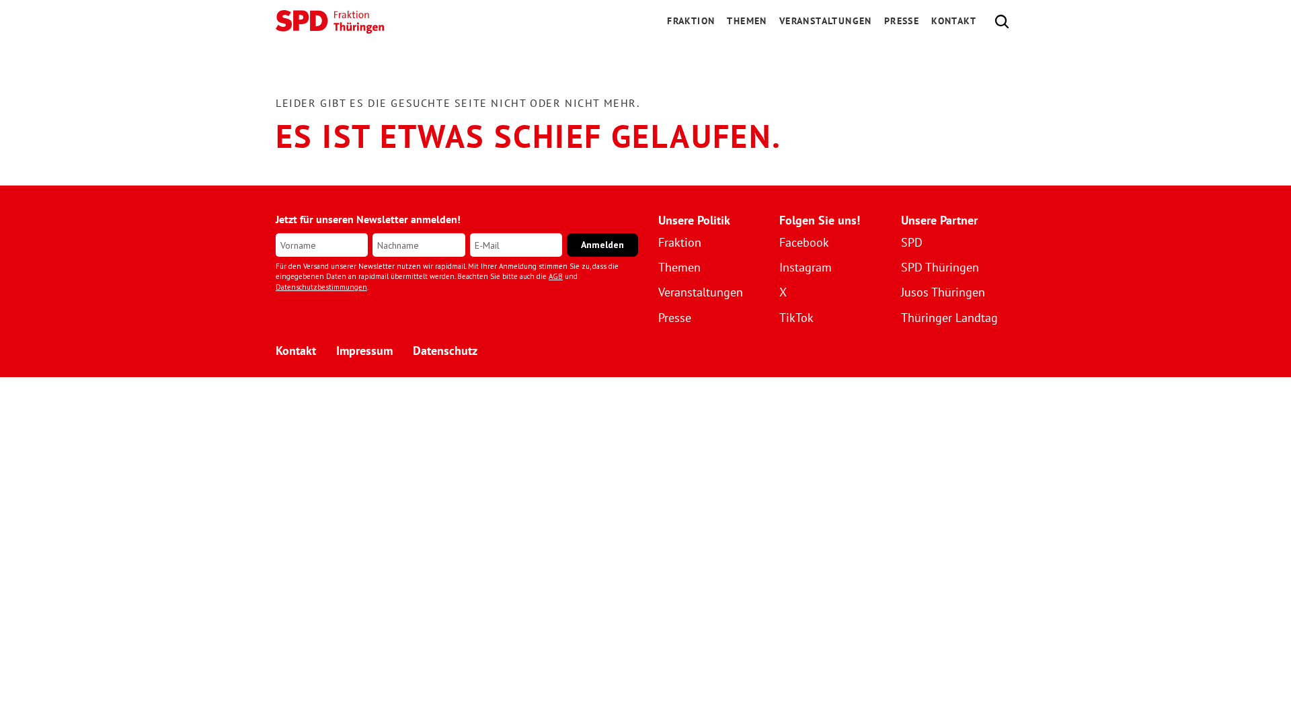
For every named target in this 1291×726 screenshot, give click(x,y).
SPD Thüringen (940, 267)
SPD (912, 242)
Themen (747, 21)
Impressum (364, 350)
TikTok (796, 317)
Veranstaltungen (825, 21)
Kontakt (953, 21)
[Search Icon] (1001, 21)
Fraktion (679, 242)
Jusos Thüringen (943, 292)
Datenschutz (445, 350)
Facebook (804, 242)
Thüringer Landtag (949, 317)
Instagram (805, 267)
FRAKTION (691, 21)
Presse (901, 21)
